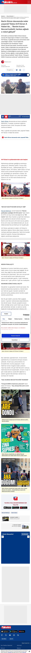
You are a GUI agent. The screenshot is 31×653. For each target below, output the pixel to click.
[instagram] (14, 635)
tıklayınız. (24, 652)
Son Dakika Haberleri (6, 645)
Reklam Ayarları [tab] (18, 319)
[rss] (18, 635)
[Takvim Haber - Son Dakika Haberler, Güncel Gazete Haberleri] (8, 2)
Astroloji (19, 645)
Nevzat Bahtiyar (6, 211)
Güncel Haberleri (10, 16)
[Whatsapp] (20, 70)
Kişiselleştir (15, 340)
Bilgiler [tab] (10, 319)
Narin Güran (5, 121)
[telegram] (16, 70)
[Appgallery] (22, 631)
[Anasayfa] (29, 2)
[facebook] (2, 635)
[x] (6, 635)
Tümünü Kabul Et (15, 335)
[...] (23, 70)
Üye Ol (11, 638)
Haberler (3, 16)
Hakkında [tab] (27, 319)
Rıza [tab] (4, 319)
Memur (19, 648)
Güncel (3, 648)
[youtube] (10, 635)
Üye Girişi (4, 638)
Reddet (6, 313)
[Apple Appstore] (5, 631)
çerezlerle (10, 652)
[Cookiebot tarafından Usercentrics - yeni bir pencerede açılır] (23, 315)
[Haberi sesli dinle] (6, 116)
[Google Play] (14, 631)
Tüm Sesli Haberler (25, 116)
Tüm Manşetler (25, 534)
